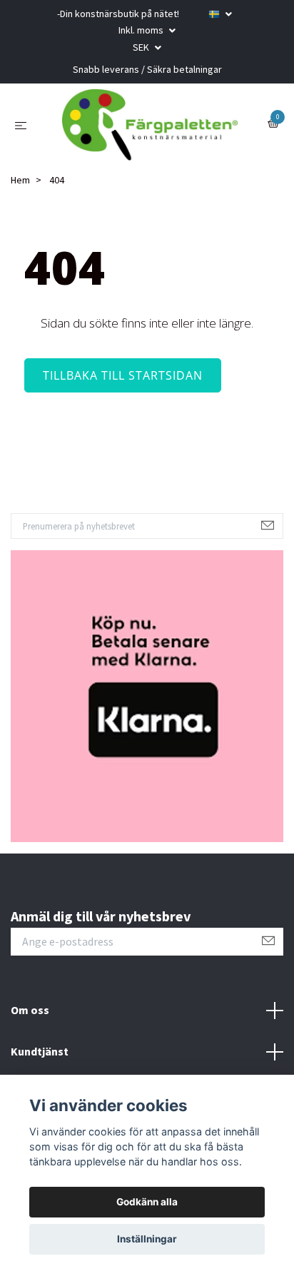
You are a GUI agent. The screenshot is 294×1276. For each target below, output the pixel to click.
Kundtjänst (40, 1051)
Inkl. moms (142, 30)
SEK (142, 47)
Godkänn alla (147, 1201)
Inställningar (147, 1239)
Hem (20, 179)
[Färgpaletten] (150, 125)
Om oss (30, 1010)
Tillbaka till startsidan (123, 375)
